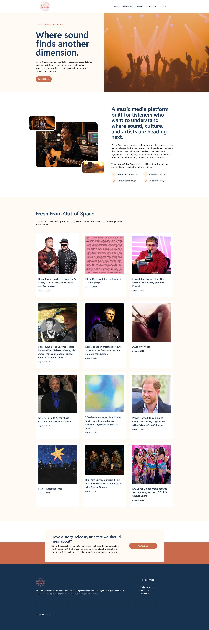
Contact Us (143, 546)
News (116, 6)
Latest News (43, 79)
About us (152, 6)
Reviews (140, 6)
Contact (164, 6)
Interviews (127, 6)
